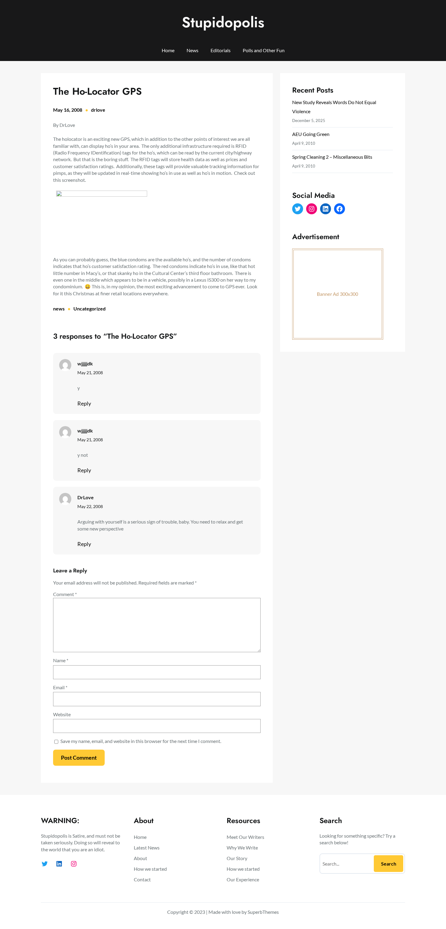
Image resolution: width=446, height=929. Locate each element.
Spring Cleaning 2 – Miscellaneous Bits (332, 157)
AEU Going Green (310, 134)
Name (60, 660)
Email (60, 687)
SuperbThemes (263, 912)
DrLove (85, 497)
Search (388, 863)
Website (62, 714)
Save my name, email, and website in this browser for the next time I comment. (140, 741)
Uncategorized (89, 308)
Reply (84, 403)
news (59, 308)
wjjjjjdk (85, 363)
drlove (98, 110)
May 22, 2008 (90, 506)
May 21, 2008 (90, 372)
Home (168, 50)
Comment (65, 594)
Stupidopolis (223, 22)
